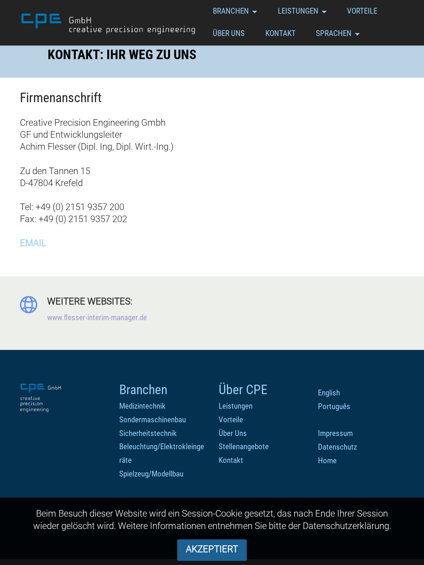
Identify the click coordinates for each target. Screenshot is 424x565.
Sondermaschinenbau (152, 419)
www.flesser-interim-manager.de (97, 317)
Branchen (143, 389)
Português (334, 406)
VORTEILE (362, 11)
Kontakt (231, 460)
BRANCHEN (231, 11)
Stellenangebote (244, 446)
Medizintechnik (142, 406)
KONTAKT (280, 33)
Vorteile (231, 419)
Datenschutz (337, 447)
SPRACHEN (334, 33)
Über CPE (243, 389)
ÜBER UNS (229, 33)
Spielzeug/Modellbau (151, 474)
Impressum (335, 433)
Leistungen (236, 406)
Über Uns (233, 433)
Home (327, 460)
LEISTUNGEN (298, 11)
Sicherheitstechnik (148, 433)
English (329, 392)
